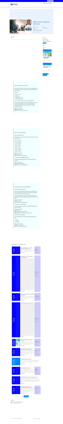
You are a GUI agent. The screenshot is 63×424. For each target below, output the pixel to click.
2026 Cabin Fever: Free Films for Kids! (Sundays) (16, 418)
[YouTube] (51, 1)
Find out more (23, 290)
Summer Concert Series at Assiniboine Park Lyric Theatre (27, 349)
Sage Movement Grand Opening (27, 303)
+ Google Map (36, 252)
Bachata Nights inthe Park (26, 359)
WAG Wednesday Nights (25, 368)
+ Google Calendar (45, 73)
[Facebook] (48, 1)
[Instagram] (52, 1)
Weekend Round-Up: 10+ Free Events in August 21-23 (26, 248)
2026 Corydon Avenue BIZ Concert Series (29, 377)
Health (44, 41)
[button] (35, 32)
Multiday (50, 41)
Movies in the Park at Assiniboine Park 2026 (27, 295)
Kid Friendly (46, 41)
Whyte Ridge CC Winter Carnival (36, 418)
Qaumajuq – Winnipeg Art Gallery (36, 369)
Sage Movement (37, 318)
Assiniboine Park (37, 350)
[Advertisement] (31, 14)
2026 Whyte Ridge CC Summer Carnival (27, 340)
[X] (49, 1)
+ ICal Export (45, 75)
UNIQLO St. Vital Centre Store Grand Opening (27, 257)
